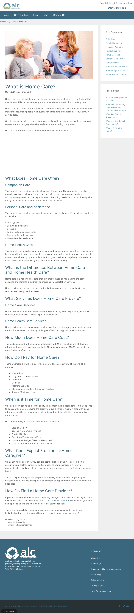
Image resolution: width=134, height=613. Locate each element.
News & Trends (113, 55)
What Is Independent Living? (20, 525)
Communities (21, 15)
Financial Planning (114, 47)
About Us (95, 558)
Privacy (30, 566)
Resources (96, 574)
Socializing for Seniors (116, 70)
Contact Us (59, 15)
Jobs (45, 15)
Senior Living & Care (16, 519)
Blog (35, 15)
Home (6, 15)
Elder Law (110, 39)
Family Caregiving (114, 43)
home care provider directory (54, 500)
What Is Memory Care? (17, 522)
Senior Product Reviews (117, 66)
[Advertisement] (49, 153)
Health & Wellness (114, 51)
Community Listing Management (106, 569)
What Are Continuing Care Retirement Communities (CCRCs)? (117, 107)
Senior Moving (112, 62)
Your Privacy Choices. (14, 569)
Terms (37, 566)
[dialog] (9, 611)
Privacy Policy (97, 580)
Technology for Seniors (116, 74)
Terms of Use (97, 585)
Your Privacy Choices (101, 591)
